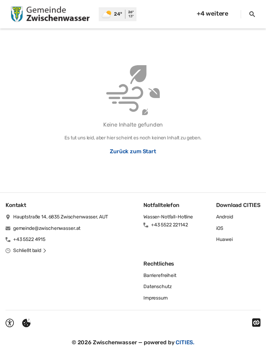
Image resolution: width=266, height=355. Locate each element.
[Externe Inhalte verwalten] (26, 323)
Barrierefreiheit (159, 275)
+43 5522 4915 (29, 239)
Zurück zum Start (133, 151)
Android (224, 217)
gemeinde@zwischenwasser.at (46, 228)
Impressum (155, 298)
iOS (219, 228)
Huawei (224, 239)
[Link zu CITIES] (256, 323)
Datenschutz (157, 286)
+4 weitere (212, 13)
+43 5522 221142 (169, 225)
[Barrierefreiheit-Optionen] (10, 323)
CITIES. (185, 342)
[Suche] (252, 14)
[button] (30, 250)
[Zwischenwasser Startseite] (49, 14)
